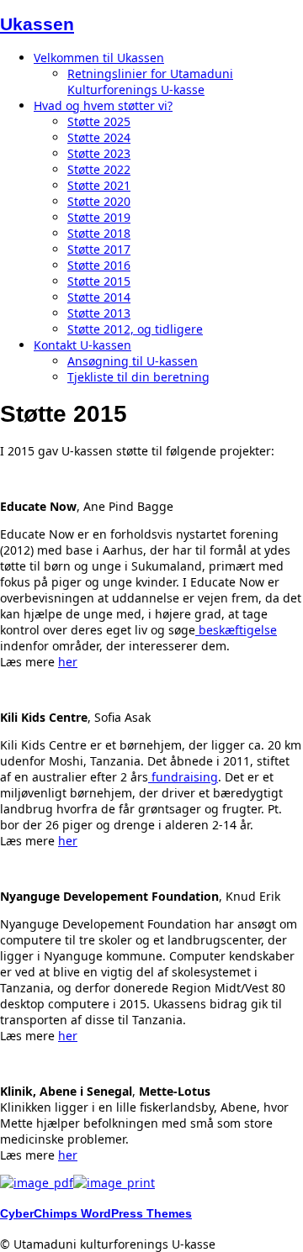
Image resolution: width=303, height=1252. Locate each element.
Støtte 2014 (98, 297)
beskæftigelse (236, 630)
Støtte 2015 (98, 281)
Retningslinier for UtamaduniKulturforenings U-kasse (150, 81)
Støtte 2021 (98, 185)
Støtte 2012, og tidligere (135, 329)
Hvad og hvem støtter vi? (103, 105)
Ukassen (37, 24)
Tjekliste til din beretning (138, 377)
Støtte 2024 (98, 137)
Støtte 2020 (98, 201)
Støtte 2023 (98, 153)
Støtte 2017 (98, 249)
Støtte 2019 (98, 217)
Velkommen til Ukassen (99, 58)
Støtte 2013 (98, 313)
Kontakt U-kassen (82, 345)
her (67, 662)
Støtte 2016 (98, 265)
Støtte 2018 (98, 233)
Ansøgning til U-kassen (132, 361)
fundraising (183, 777)
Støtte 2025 (98, 121)
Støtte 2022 (98, 169)
